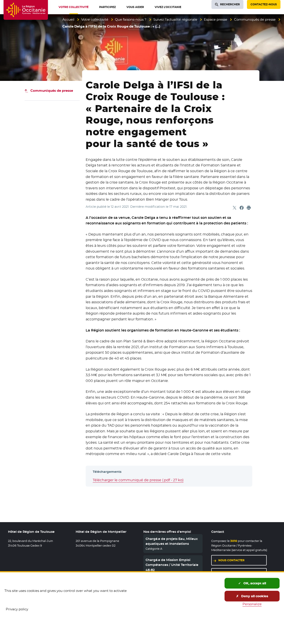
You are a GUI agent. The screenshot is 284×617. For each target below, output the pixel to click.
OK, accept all (254, 583)
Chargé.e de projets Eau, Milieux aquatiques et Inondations (172, 541)
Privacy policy (17, 609)
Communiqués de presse (255, 19)
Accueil (68, 19)
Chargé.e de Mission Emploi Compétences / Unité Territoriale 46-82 (172, 565)
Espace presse (215, 19)
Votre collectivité (94, 19)
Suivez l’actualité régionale (175, 19)
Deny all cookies (254, 596)
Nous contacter (231, 560)
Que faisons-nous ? (130, 19)
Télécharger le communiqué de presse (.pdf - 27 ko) (138, 480)
